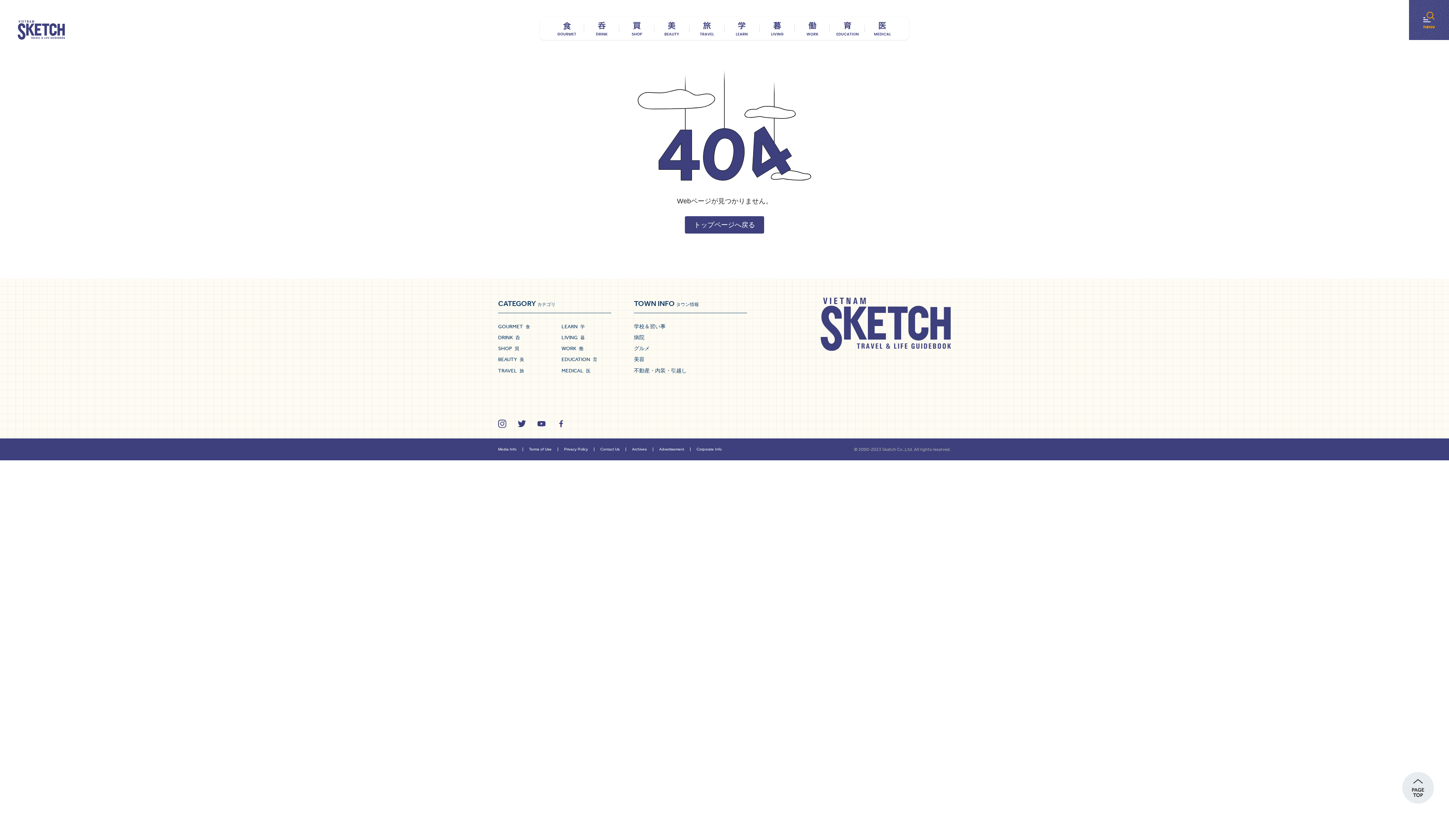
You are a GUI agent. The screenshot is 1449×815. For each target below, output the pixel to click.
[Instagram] (502, 424)
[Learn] (742, 28)
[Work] (812, 28)
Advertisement (671, 449)
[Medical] (882, 28)
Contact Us (610, 449)
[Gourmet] (566, 28)
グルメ (642, 348)
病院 (639, 337)
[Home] (41, 30)
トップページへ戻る (724, 225)
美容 (639, 359)
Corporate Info (709, 449)
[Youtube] (541, 424)
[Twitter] (522, 424)
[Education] (847, 28)
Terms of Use (540, 449)
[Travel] (706, 28)
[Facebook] (561, 424)
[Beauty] (671, 28)
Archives (639, 449)
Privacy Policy (576, 449)
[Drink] (601, 28)
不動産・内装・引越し (660, 371)
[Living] (777, 28)
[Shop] (636, 28)
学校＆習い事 (650, 326)
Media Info (507, 449)
